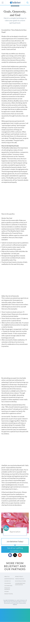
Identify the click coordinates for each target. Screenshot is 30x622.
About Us (6, 576)
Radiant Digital (8, 593)
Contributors (8, 585)
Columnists (7, 583)
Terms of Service (19, 578)
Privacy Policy (19, 576)
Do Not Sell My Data (20, 581)
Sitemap (6, 591)
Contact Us (7, 581)
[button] (27, 2)
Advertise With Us (9, 578)
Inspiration (15, 5)
